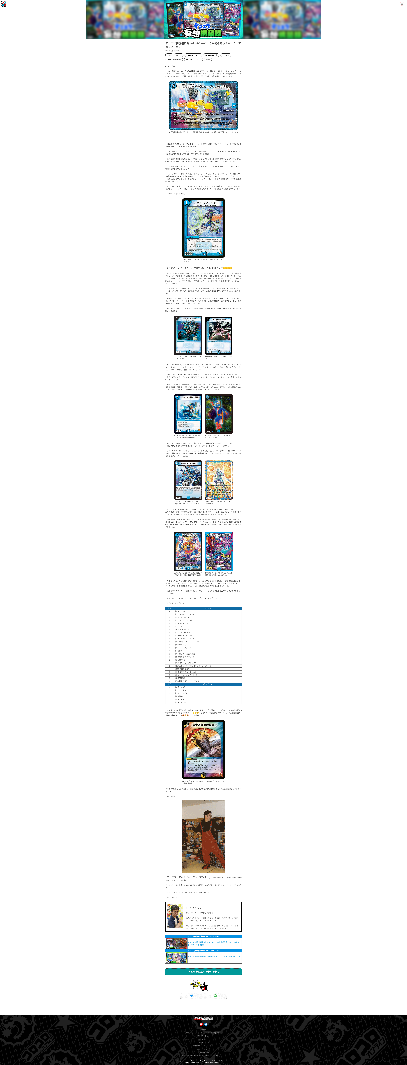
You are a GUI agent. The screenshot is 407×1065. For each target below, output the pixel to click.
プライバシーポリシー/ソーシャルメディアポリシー (203, 1033)
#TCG (169, 55)
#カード (178, 55)
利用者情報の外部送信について (203, 1046)
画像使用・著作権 (203, 1036)
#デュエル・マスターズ (193, 60)
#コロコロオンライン (193, 55)
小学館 (203, 1029)
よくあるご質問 (203, 1052)
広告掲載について (203, 1042)
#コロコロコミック (211, 55)
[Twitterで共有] (191, 996)
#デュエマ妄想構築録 (174, 60)
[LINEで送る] (215, 996)
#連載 (208, 60)
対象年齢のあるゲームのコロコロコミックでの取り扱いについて (203, 1055)
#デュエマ (226, 55)
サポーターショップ (203, 1049)
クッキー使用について (203, 1039)
